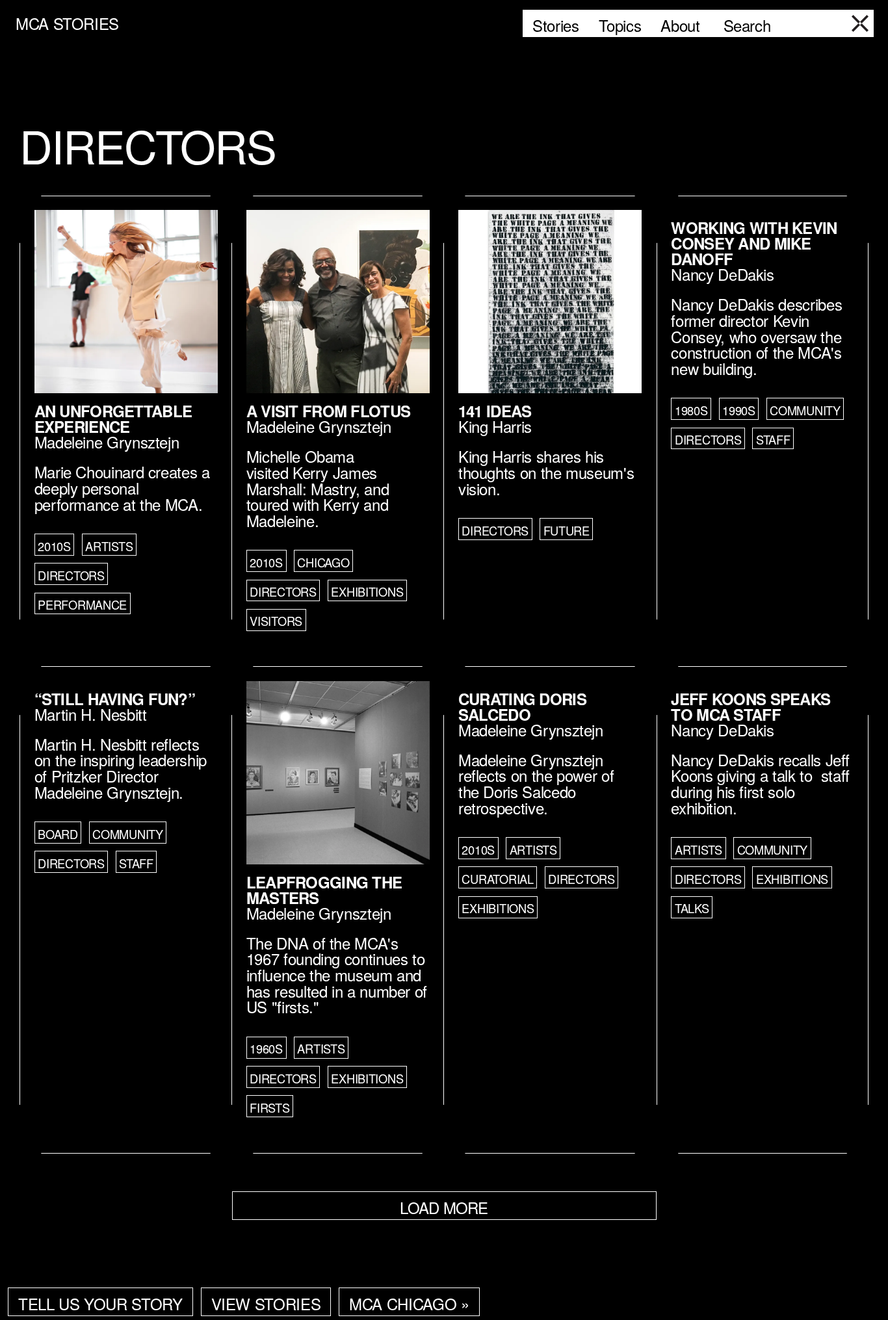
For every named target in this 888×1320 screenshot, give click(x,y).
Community (805, 410)
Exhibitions (367, 591)
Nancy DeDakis (722, 274)
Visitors (276, 620)
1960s (266, 1048)
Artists (109, 545)
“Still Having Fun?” (114, 699)
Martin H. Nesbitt (90, 714)
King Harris (495, 426)
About (679, 25)
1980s (691, 410)
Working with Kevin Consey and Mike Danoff (754, 243)
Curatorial (497, 878)
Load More (444, 1207)
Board (58, 833)
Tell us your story (100, 1303)
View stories (266, 1303)
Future (566, 530)
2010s (54, 545)
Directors (71, 575)
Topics (620, 25)
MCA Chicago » (409, 1303)
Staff (773, 439)
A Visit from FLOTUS (328, 411)
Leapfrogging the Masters (324, 890)
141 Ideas (495, 411)
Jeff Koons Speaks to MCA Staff (750, 706)
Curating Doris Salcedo (522, 706)
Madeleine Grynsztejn (106, 441)
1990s (738, 410)
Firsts (269, 1107)
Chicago (323, 562)
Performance (82, 604)
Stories (555, 25)
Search (747, 25)
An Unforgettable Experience (113, 418)
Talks (692, 907)
